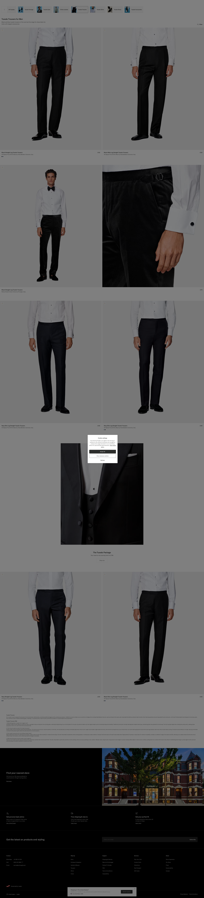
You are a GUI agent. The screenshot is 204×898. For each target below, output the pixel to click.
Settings (102, 460)
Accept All (102, 451)
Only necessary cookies (103, 456)
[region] (103, 449)
